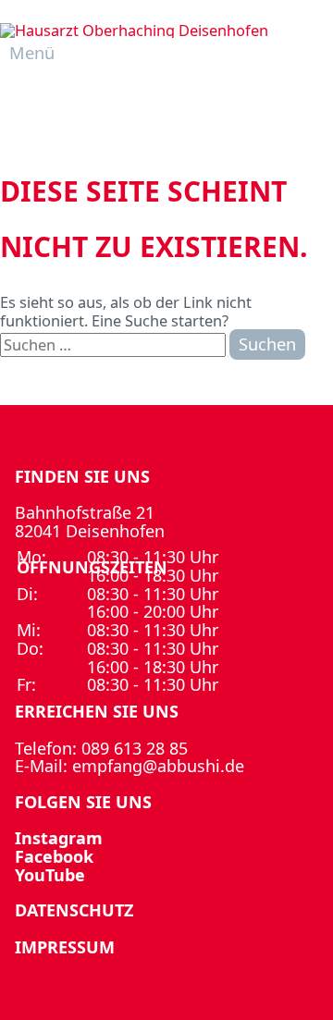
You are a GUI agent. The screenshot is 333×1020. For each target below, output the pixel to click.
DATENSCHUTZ (74, 910)
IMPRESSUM (65, 947)
